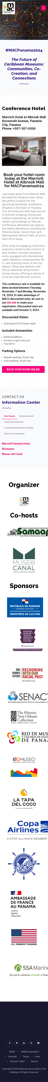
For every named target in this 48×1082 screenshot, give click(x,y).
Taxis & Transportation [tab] (14, 434)
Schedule (12, 1056)
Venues (34, 1061)
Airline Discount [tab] (26, 416)
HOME (12, 1051)
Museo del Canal (12, 454)
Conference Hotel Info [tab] (13, 422)
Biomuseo (8, 448)
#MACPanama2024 (30, 1051)
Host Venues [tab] (9, 416)
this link (11, 302)
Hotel (37, 1056)
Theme (26, 1056)
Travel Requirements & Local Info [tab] (19, 428)
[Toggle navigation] (43, 8)
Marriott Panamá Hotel (16, 443)
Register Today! (17, 1061)
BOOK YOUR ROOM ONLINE (23, 369)
